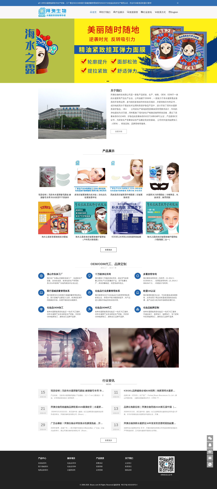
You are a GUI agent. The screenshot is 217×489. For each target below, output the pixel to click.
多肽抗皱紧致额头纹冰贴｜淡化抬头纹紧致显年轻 (90, 196)
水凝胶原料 (71, 470)
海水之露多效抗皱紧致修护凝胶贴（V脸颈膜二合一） (162, 238)
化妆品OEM (71, 463)
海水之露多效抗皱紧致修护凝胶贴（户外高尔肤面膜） (90, 238)
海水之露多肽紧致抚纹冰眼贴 (55, 237)
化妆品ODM (71, 466)
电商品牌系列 (43, 470)
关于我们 (106, 12)
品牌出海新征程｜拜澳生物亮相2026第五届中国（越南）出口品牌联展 (159, 407)
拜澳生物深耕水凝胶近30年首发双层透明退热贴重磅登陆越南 (154, 423)
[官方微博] (210, 451)
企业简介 (128, 463)
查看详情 (118, 132)
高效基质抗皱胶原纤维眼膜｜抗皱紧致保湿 (126, 196)
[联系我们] (210, 445)
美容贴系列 (42, 463)
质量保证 (99, 463)
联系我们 (128, 466)
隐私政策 (128, 470)
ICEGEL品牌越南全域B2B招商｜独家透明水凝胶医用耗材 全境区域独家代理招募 (164, 390)
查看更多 (108, 250)
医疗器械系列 (43, 466)
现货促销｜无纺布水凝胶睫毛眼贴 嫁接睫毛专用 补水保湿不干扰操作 (54, 196)
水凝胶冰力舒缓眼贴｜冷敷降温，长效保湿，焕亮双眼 (162, 196)
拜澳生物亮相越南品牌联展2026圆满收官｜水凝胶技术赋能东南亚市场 (86, 407)
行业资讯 (147, 12)
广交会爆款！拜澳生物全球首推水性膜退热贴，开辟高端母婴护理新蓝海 (87, 423)
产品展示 (120, 12)
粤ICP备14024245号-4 (129, 485)
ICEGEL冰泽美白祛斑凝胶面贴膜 (126, 237)
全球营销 (99, 470)
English (174, 12)
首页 (94, 12)
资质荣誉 (133, 12)
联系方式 (161, 12)
